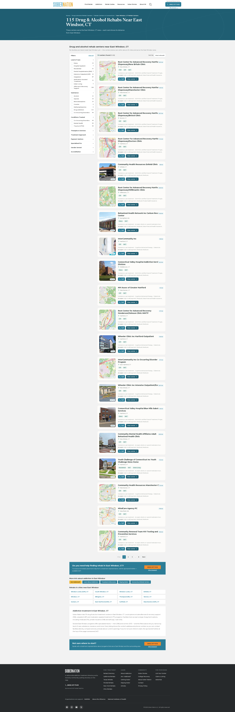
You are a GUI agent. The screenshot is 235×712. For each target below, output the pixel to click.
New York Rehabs (109, 686)
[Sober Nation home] (63, 4)
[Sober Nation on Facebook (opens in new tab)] (67, 707)
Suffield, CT (123, 602)
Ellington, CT (99, 597)
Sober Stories (132, 4)
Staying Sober (123, 582)
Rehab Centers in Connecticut (104, 15)
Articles (123, 686)
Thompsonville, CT (126, 597)
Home (68, 15)
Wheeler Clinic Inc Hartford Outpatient (136, 336)
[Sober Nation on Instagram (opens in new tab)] (72, 707)
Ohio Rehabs (107, 689)
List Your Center (161, 673)
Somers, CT (75, 602)
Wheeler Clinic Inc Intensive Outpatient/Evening (140, 385)
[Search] (150, 4)
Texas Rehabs (108, 679)
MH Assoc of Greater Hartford (132, 288)
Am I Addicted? (75, 582)
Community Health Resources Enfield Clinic (138, 164)
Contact (140, 683)
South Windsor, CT (102, 592)
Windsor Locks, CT (126, 592)
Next (143, 557)
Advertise (159, 679)
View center (131, 79)
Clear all (91, 55)
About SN (143, 4)
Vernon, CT (147, 597)
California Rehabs (109, 676)
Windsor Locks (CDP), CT (79, 592)
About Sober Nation (144, 679)
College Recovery (144, 676)
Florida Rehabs (108, 683)
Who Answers (174, 7)
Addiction (98, 4)
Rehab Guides (110, 4)
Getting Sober (125, 679)
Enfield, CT (147, 592)
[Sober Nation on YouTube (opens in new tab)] (76, 707)
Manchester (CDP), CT (151, 602)
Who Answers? (152, 570)
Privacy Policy (142, 686)
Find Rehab (89, 4)
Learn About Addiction (91, 582)
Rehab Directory (108, 673)
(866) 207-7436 (152, 567)
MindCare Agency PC (127, 508)
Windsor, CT (75, 597)
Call (122, 79)
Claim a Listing (160, 676)
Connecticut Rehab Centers (140, 582)
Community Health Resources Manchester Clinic (140, 485)
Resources (121, 4)
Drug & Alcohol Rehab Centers (82, 15)
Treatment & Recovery (109, 582)
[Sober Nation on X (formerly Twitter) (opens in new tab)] (81, 707)
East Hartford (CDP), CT (103, 602)
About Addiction (126, 673)
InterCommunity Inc (127, 239)
